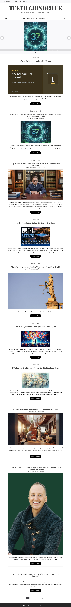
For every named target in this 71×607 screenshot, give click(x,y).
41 (38, 598)
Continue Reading (35, 103)
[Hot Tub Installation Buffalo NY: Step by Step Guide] (35, 236)
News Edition (41, 118)
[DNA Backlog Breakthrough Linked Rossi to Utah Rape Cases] (35, 380)
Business (38, 160)
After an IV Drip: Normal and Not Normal (35, 61)
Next (42, 598)
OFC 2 (27, 1)
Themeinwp (46, 605)
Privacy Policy (22, 1)
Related (37, 111)
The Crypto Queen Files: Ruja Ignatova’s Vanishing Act (35, 326)
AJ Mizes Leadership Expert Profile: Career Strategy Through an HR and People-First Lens (35, 468)
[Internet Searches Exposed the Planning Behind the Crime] (35, 428)
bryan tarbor (41, 270)
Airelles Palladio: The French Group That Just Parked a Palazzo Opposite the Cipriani (58, 39)
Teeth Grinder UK (35, 8)
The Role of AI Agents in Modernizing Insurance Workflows (9, 41)
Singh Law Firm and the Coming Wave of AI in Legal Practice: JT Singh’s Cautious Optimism (35, 268)
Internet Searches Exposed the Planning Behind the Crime (35, 409)
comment (45, 63)
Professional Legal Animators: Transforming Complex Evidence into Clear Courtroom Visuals (35, 42)
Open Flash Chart (7, 1)
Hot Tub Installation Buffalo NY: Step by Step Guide (35, 223)
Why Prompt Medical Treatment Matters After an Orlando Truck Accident (35, 165)
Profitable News (41, 167)
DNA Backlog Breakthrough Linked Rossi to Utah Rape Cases (35, 368)
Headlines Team (39, 63)
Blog (38, 57)
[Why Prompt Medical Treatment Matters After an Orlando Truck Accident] (35, 184)
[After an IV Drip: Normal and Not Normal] (35, 79)
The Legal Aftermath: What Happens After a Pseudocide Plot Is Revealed (35, 575)
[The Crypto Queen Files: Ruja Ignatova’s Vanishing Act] (35, 338)
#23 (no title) (15, 1)
